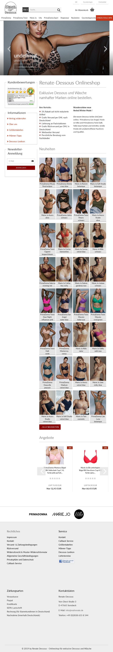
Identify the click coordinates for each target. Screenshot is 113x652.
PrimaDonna (6, 18)
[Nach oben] (105, 648)
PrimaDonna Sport (51, 18)
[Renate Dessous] (11, 9)
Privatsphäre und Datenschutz (20, 559)
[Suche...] (58, 9)
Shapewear (64, 18)
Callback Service (14, 563)
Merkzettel (102, 2)
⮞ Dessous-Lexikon (16, 141)
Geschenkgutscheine (90, 18)
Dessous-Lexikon (66, 552)
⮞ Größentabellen (15, 130)
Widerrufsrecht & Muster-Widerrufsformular (27, 552)
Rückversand (12, 548)
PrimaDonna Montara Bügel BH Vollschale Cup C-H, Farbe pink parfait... (55, 470)
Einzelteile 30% (104, 18)
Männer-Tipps (65, 548)
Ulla (40, 18)
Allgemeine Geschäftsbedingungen (22, 556)
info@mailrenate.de (74, 610)
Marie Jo (33, 18)
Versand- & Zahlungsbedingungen (22, 544)
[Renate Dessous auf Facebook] (82, 560)
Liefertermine (65, 556)
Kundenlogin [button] (88, 2)
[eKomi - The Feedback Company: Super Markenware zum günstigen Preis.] (21, 96)
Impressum (12, 537)
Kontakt (10, 541)
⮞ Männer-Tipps (14, 135)
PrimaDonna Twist (20, 18)
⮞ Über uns (12, 124)
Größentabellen (66, 544)
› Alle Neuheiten (50, 427)
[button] (76, 2)
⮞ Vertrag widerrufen (16, 118)
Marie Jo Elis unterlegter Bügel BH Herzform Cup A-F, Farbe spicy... (90, 470)
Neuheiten (75, 18)
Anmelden (21, 168)
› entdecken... (26, 67)
